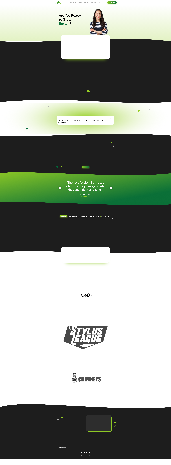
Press (95, 2)
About (71, 2)
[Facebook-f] (81, 452)
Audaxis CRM (80, 2)
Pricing (92, 2)
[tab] (63, 216)
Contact (99, 2)
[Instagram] (87, 452)
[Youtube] (89, 452)
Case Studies (86, 2)
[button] (60, 188)
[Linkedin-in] (84, 452)
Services (74, 2)
